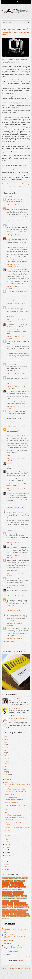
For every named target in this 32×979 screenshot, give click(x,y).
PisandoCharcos (5, 898)
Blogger (21, 960)
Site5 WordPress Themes (13, 972)
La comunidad (22, 887)
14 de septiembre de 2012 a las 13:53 (15, 264)
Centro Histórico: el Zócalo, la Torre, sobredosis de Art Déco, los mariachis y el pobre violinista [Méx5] (15, 930)
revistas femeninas (16, 916)
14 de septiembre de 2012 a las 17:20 (15, 386)
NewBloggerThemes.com (11, 973)
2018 (4, 755)
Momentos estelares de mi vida (10, 29)
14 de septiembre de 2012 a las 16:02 (15, 373)
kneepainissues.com (22, 973)
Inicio (17, 184)
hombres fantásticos (6, 891)
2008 (4, 869)
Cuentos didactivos (24, 905)
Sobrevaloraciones (25, 907)
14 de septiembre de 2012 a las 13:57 (15, 303)
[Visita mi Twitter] (6, 16)
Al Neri (8, 460)
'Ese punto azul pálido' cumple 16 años (12, 947)
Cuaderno (16, 905)
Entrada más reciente (7, 184)
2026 (4, 736)
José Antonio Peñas (11, 266)
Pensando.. (18, 878)
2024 (4, 739)
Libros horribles (5, 907)
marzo (6, 852)
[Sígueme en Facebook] (11, 16)
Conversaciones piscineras (20, 903)
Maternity (11, 880)
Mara (7, 321)
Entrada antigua (26, 184)
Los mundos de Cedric (7, 894)
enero (6, 858)
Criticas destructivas (19, 885)
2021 (4, 747)
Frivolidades (4, 880)
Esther (8, 557)
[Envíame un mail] (16, 16)
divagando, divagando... (9, 928)
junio (6, 844)
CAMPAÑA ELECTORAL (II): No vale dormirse (15, 789)
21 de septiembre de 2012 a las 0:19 (15, 595)
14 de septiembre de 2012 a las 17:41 (15, 406)
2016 (4, 761)
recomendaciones (13, 883)
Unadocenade (5, 887)
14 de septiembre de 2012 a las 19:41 (15, 459)
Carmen (8, 587)
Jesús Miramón (10, 426)
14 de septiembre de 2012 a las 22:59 (15, 507)
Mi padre (20, 889)
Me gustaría (23, 896)
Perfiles (15, 880)
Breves (9, 912)
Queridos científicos (6, 896)
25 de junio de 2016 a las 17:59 (14, 638)
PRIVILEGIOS (8, 809)
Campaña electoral (22, 28)
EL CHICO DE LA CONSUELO (10, 951)
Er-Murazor (9, 509)
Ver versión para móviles (16, 187)
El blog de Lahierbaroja (9, 935)
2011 (4, 861)
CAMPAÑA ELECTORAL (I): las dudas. (13, 815)
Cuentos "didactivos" (13, 887)
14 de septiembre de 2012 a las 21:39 (15, 489)
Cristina (8, 544)
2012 (4, 772)
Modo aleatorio (5, 883)
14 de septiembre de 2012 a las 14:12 (15, 360)
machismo (4, 912)
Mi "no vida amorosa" (17, 894)
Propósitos (10, 905)
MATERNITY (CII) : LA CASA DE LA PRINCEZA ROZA (17, 827)
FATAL (6, 812)
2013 (4, 769)
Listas (11, 907)
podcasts (20, 883)
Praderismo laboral (14, 900)
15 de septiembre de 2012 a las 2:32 (15, 529)
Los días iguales (5, 900)
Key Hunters (9, 206)
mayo (6, 847)
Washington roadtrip (6, 889)
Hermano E (9, 236)
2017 (4, 758)
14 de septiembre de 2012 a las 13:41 (15, 221)
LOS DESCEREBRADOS (14, 708)
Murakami (16, 914)
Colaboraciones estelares (7, 903)
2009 (4, 866)
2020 (4, 750)
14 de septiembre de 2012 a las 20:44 (15, 467)
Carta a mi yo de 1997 (14, 699)
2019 (4, 753)
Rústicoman (4, 905)
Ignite (11, 914)
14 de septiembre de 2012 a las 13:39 (15, 204)
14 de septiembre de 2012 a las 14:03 (15, 336)
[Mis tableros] (25, 16)
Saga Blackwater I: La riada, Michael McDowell (14, 936)
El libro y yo (25, 878)
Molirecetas (16, 907)
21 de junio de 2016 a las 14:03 (14, 610)
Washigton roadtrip (24, 914)
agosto (7, 839)
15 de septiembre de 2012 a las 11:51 (15, 542)
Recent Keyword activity (15, 898)
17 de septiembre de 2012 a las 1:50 (15, 585)
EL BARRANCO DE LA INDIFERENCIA (13, 822)
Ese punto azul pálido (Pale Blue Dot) (13, 946)
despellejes (14, 889)
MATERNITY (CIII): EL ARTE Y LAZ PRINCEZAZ (16, 791)
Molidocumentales (6, 885)
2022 (4, 745)
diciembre (7, 774)
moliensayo (24, 898)
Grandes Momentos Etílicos (18, 891)
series (23, 916)
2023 (4, 742)
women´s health (5, 918)
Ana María (8, 388)
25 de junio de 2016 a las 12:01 (14, 623)
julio (6, 842)
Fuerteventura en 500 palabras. (18, 912)
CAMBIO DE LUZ (9, 836)
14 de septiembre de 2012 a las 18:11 (15, 425)
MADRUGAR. (8, 830)
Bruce (12, 885)
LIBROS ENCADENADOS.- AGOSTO (13, 833)
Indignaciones (21, 880)
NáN (7, 468)
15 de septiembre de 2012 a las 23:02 (15, 555)
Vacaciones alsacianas (12, 909)
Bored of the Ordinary (8, 942)
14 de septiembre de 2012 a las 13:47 (15, 234)
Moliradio (4, 909)
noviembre (7, 777)
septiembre (8, 782)
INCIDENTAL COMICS (8, 940)
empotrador (8, 916)
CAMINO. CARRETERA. (10, 794)
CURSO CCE (7, 825)
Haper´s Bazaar (5, 914)
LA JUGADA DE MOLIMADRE (11, 802)
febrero (7, 855)
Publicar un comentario (8, 641)
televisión (27, 916)
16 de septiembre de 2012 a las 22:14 (15, 574)
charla (3, 916)
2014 (4, 766)
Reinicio (5, 953)
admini (8, 597)
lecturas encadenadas (23, 909)
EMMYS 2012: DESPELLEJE (11, 797)
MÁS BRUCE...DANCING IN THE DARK (14, 800)
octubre (7, 779)
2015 (4, 763)
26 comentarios (24, 29)
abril (6, 850)
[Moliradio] (20, 16)
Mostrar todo (28, 956)
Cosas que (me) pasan (15, 968)
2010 (4, 864)
